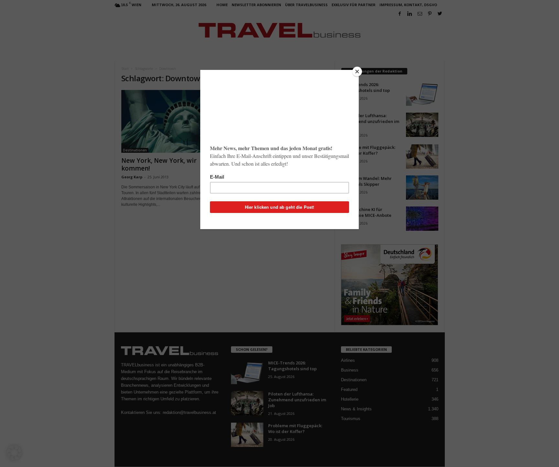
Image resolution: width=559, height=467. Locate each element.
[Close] (357, 71)
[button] (14, 453)
